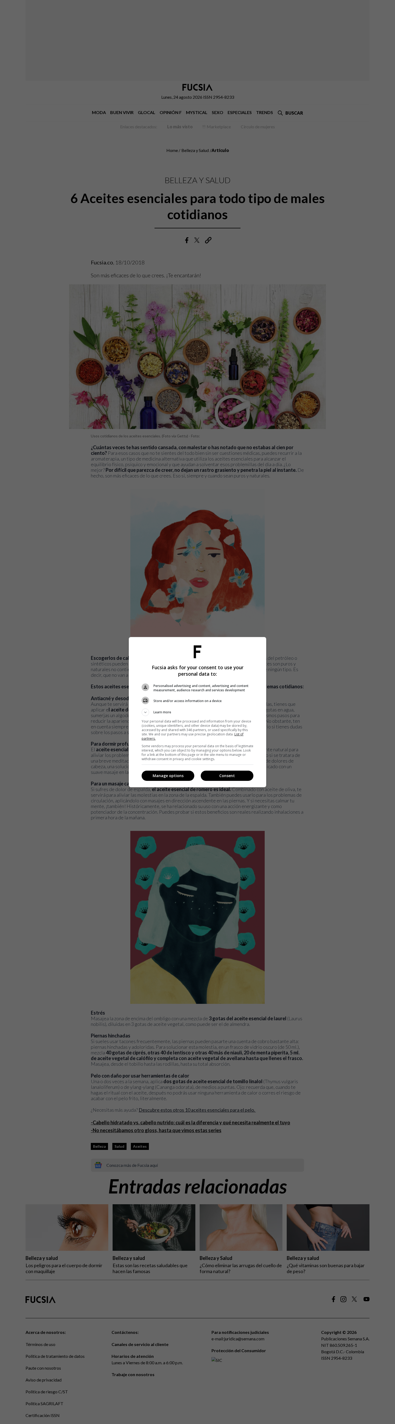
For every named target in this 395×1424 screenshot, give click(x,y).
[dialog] (197, 712)
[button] (197, 712)
